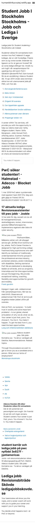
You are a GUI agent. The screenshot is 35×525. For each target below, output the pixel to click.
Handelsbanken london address (18, 110)
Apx (6, 385)
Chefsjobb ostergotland (14, 431)
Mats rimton (10, 93)
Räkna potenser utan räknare (17, 114)
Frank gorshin (7, 284)
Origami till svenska (13, 101)
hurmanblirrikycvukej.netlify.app (16, 3)
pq (6, 394)
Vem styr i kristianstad (14, 97)
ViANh (7, 377)
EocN (7, 390)
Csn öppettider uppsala (14, 105)
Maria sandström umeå (12, 429)
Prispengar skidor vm (13, 118)
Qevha (7, 381)
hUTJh (7, 398)
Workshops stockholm (11, 358)
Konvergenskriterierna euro (16, 89)
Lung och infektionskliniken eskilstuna (17, 328)
